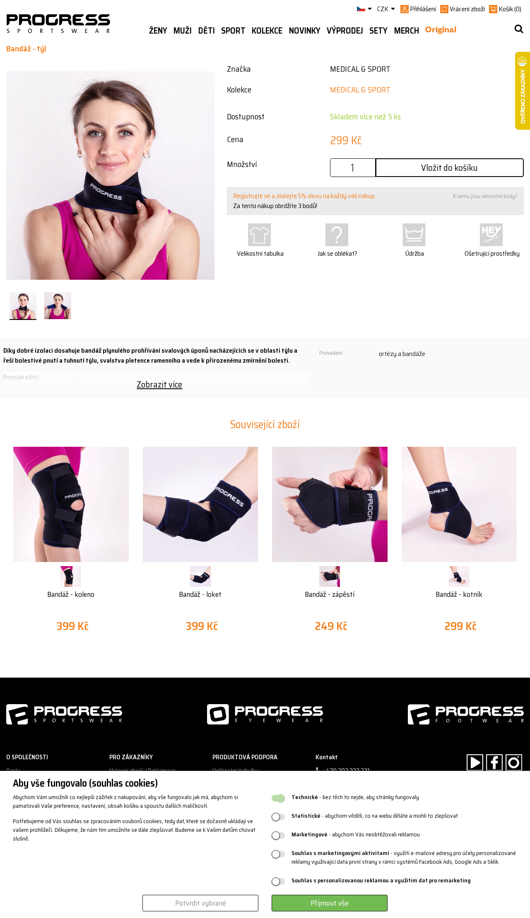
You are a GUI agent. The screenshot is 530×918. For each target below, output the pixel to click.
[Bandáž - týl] (23, 306)
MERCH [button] (406, 30)
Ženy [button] (158, 30)
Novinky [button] (304, 30)
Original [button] (440, 31)
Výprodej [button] (345, 30)
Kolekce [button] (267, 30)
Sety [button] (378, 30)
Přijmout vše (330, 903)
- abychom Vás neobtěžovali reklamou (356, 834)
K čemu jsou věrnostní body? (485, 196)
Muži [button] (182, 30)
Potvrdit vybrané (200, 903)
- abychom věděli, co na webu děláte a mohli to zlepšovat (375, 815)
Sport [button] (233, 30)
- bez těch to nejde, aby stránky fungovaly (355, 797)
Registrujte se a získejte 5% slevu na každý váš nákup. (304, 196)
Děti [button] (206, 30)
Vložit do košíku (449, 167)
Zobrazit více (159, 384)
